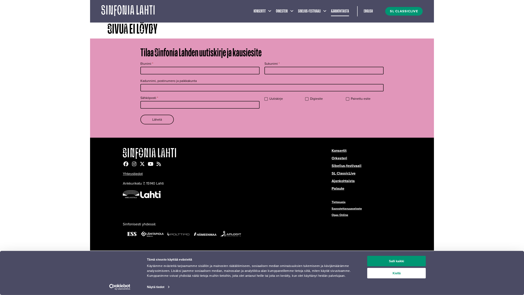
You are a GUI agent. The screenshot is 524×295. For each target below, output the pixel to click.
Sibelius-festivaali (309, 11)
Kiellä (397, 273)
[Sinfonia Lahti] (227, 153)
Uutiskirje (276, 99)
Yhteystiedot (133, 173)
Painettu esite (360, 99)
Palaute (338, 188)
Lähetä (157, 119)
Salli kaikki (396, 261)
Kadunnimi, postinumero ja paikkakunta (168, 80)
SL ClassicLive (344, 173)
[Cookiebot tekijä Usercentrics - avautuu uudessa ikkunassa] (120, 287)
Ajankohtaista (340, 11)
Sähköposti (149, 97)
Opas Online (340, 215)
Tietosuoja (339, 202)
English (368, 11)
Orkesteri (282, 11)
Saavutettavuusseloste (347, 208)
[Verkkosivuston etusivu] (128, 11)
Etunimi (146, 63)
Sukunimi (272, 63)
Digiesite (316, 99)
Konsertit (260, 11)
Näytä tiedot (155, 287)
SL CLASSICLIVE (404, 11)
